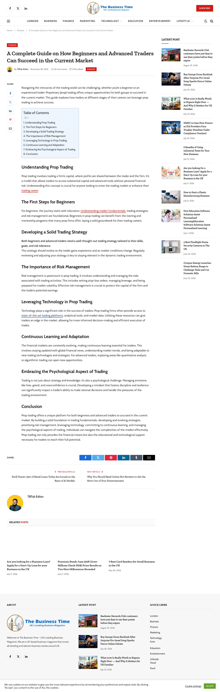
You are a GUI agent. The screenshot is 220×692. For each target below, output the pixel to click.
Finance (68, 21)
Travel (153, 662)
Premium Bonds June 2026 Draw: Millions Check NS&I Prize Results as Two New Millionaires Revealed (79, 565)
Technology (110, 21)
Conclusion (32, 153)
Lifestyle (183, 21)
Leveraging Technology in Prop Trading (46, 140)
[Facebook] (10, 93)
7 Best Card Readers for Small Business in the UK (132, 563)
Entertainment (160, 21)
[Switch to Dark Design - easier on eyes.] (206, 21)
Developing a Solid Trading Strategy (45, 131)
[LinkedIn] (10, 110)
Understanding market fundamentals (103, 210)
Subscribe (204, 8)
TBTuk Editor (23, 69)
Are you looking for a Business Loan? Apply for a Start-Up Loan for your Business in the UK (28, 565)
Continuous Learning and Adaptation (45, 145)
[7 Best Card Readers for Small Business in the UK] (132, 544)
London (32, 21)
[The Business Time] (110, 8)
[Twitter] (10, 102)
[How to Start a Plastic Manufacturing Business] (171, 197)
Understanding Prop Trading (40, 122)
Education (135, 21)
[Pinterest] (10, 119)
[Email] (10, 128)
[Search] (211, 21)
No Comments (60, 69)
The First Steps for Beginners (41, 127)
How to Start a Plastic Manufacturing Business (197, 194)
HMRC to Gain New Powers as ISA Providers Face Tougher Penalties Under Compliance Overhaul (198, 128)
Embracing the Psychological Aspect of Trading (50, 149)
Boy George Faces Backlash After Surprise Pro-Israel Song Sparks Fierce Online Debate (198, 79)
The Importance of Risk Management (45, 136)
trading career (29, 190)
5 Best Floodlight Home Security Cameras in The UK (197, 246)
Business (50, 21)
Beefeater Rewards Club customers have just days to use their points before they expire (198, 55)
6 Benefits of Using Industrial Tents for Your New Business (197, 151)
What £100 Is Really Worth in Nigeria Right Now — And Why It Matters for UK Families (198, 104)
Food (152, 668)
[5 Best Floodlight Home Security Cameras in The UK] (171, 246)
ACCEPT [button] (210, 686)
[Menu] (8, 21)
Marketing (87, 21)
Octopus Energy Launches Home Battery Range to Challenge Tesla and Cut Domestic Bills (197, 268)
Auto (152, 641)
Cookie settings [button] (193, 686)
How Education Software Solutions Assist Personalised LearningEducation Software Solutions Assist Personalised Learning (197, 220)
